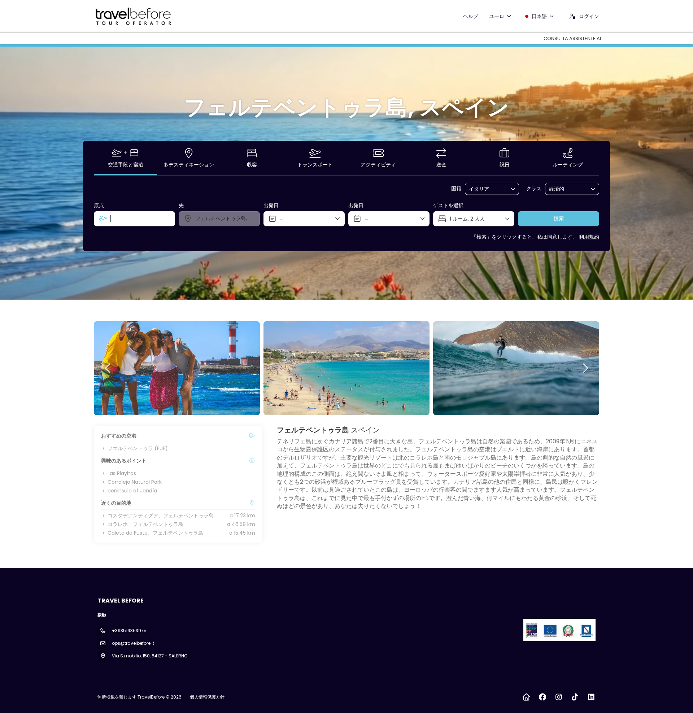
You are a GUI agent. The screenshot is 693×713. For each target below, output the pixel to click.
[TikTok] (574, 697)
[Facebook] (542, 697)
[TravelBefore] (559, 630)
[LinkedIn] (591, 697)
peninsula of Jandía (132, 490)
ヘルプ (470, 16)
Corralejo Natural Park (135, 481)
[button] (108, 368)
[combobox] (487, 189)
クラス (533, 188)
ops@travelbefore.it (133, 643)
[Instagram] (558, 697)
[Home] (526, 697)
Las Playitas (122, 473)
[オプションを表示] (513, 189)
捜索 (559, 218)
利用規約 (589, 236)
